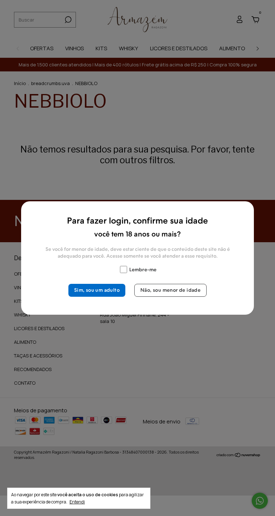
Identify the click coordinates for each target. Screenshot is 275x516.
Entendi (77, 502)
